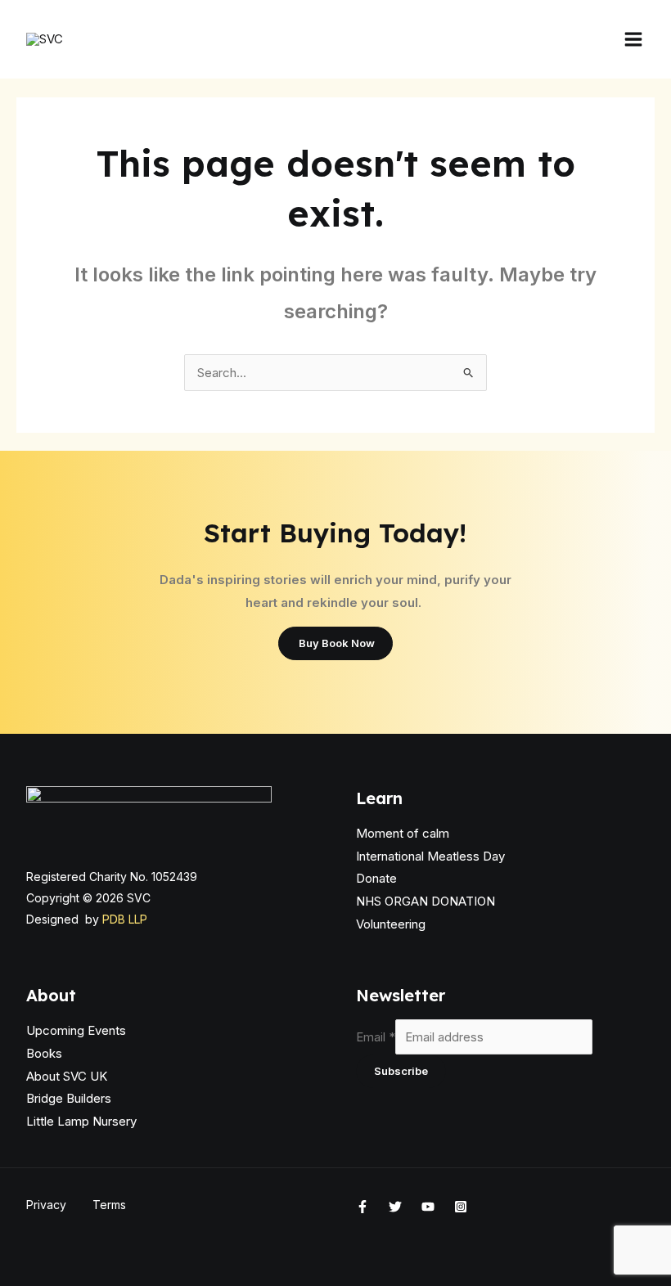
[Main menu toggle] (633, 39)
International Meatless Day (430, 856)
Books (44, 1053)
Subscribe (401, 1070)
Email (375, 1037)
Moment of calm (402, 833)
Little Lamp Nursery (81, 1121)
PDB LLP (124, 919)
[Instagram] (460, 1206)
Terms (109, 1205)
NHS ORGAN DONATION (425, 901)
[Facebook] (362, 1206)
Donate (376, 878)
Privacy (46, 1205)
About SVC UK (66, 1076)
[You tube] (428, 1206)
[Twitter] (395, 1206)
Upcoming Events (76, 1030)
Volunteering (391, 924)
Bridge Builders (68, 1098)
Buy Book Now (335, 643)
